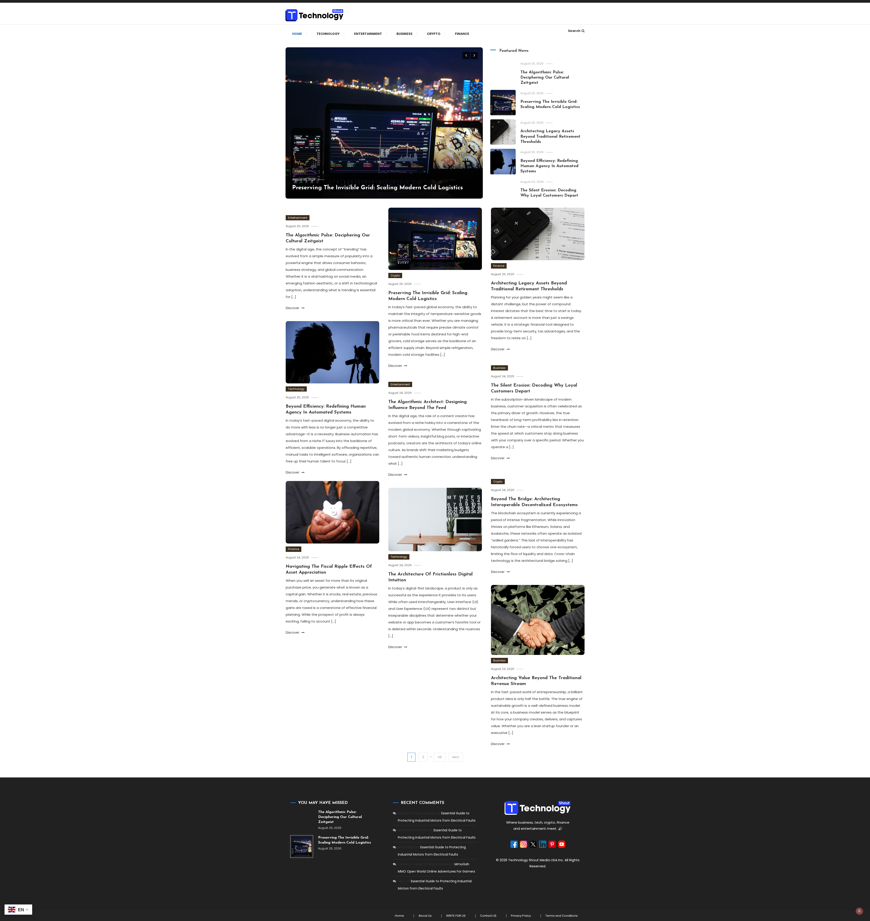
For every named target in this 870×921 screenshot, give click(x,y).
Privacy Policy (521, 915)
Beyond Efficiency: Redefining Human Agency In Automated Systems (549, 166)
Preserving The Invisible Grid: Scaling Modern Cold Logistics (377, 188)
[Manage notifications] (859, 911)
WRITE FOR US (456, 915)
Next (455, 757)
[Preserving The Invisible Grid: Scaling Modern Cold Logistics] (301, 846)
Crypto (433, 33)
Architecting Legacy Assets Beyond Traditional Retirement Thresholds (550, 136)
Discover (293, 308)
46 (439, 757)
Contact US (488, 915)
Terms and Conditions (561, 915)
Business (404, 33)
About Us (425, 915)
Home (297, 33)
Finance (462, 33)
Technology (328, 33)
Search (574, 31)
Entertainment (368, 33)
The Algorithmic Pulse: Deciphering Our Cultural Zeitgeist (544, 77)
